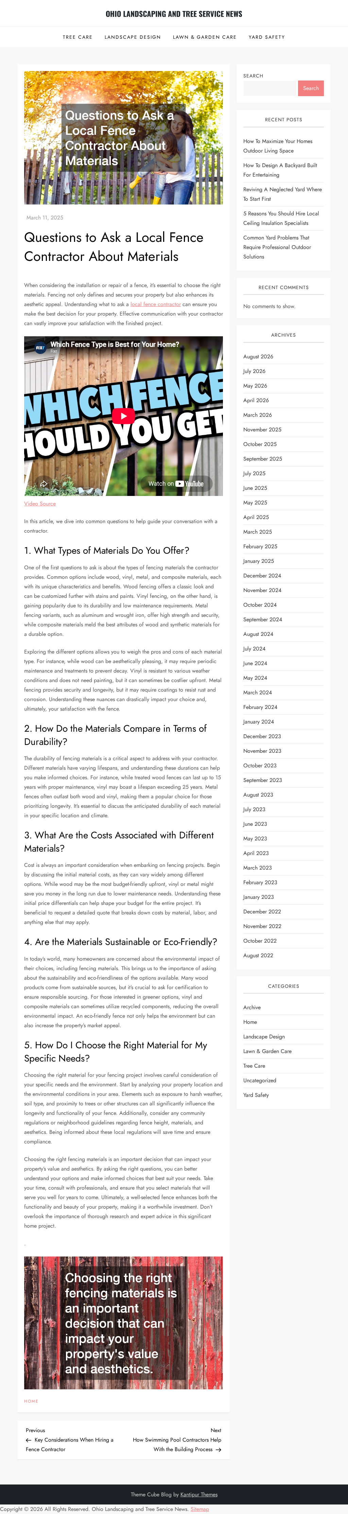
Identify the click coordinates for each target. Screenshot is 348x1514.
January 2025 (258, 561)
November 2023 (262, 751)
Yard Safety (267, 37)
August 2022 (258, 955)
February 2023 (260, 882)
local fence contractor (155, 304)
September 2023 (262, 780)
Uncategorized (259, 1080)
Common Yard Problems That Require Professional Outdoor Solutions (277, 247)
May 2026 (255, 386)
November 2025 (262, 429)
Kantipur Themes (199, 1494)
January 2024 (258, 722)
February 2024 (260, 707)
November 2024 (262, 590)
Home (31, 1401)
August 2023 (258, 795)
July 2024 (254, 649)
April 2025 (256, 517)
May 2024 (255, 678)
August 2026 (258, 356)
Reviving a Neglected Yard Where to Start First (282, 194)
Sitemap (200, 1509)
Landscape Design (133, 37)
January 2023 (258, 897)
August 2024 (258, 634)
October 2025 (260, 444)
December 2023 (262, 736)
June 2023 (255, 824)
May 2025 (255, 502)
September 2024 (262, 619)
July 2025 (254, 473)
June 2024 (255, 663)
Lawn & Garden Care (205, 37)
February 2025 (260, 546)
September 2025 (262, 459)
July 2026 (254, 371)
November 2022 (262, 926)
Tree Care (78, 37)
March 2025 (257, 532)
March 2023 (257, 868)
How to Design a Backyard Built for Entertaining (280, 170)
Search (253, 75)
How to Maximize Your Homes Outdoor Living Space (277, 146)
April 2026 (256, 400)
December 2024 (262, 576)
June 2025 (255, 488)
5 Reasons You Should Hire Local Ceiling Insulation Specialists (281, 218)
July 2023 (254, 809)
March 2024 (257, 692)
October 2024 (260, 605)
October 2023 (260, 765)
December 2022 (262, 911)
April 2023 (256, 853)
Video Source (40, 503)
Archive (252, 1007)
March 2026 (257, 415)
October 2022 (260, 941)
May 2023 (255, 838)
